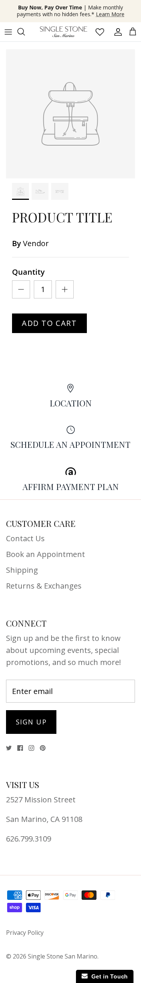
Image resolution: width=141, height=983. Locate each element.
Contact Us (25, 538)
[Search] (25, 31)
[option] (70, 113)
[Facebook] (20, 748)
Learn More (110, 14)
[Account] (116, 31)
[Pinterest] (42, 748)
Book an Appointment (45, 554)
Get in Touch (108, 976)
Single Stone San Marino (62, 956)
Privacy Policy (25, 932)
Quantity (28, 272)
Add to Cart (49, 323)
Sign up (31, 721)
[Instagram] (31, 748)
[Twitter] (9, 748)
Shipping (22, 570)
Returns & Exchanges (44, 586)
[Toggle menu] (8, 31)
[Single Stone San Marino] (63, 32)
